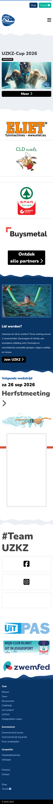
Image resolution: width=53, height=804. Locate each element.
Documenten (8, 700)
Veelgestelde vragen (12, 718)
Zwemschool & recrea (12, 732)
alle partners (25, 257)
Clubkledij (7, 705)
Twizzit (43, 5)
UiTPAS (5, 714)
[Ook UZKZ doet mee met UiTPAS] (26, 628)
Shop (33, 5)
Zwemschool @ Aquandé (14, 736)
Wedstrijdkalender (11, 755)
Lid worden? (8, 709)
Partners (6, 769)
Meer (25, 94)
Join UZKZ (12, 359)
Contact (5, 774)
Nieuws (5, 691)
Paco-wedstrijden (10, 741)
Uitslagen (6, 759)
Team (4, 696)
